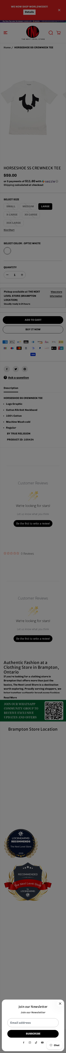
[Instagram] (30, 1042)
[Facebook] (24, 1042)
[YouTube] (42, 1042)
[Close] (60, 1004)
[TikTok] (36, 1042)
